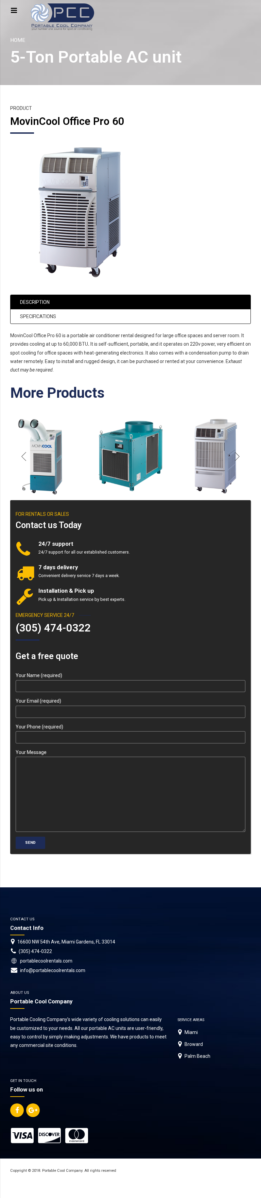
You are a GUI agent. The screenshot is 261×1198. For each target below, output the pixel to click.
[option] (43, 456)
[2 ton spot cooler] (43, 456)
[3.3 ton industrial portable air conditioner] (130, 456)
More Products (57, 392)
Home (17, 40)
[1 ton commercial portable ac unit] (217, 456)
